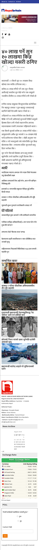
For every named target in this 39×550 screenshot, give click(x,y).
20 (21, 444)
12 (19, 442)
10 (16, 442)
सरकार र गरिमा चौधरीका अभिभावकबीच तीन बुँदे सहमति (18, 199)
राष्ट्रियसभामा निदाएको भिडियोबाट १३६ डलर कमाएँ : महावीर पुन (19, 250)
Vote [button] (5, 536)
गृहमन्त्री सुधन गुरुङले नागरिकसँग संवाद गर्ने (17, 205)
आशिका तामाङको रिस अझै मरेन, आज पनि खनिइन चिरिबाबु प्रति (19, 182)
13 (20, 442)
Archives (18, 1)
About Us (4, 1)
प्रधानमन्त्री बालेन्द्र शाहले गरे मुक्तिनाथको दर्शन (18, 368)
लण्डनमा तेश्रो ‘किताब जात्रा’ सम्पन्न (13, 232)
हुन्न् (21, 521)
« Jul (3, 451)
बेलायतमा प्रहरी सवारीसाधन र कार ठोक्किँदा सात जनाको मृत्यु (18, 240)
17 (16, 444)
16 (14, 444)
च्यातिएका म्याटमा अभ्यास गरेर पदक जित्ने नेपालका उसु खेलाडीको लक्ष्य (19, 174)
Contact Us (11, 1)
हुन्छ (20, 516)
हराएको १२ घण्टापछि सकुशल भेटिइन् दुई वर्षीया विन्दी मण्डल (18, 190)
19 (19, 444)
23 (14, 447)
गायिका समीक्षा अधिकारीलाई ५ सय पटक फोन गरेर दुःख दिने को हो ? (19, 224)
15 (24, 442)
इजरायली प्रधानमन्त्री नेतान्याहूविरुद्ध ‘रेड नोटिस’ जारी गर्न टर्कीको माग (18, 314)
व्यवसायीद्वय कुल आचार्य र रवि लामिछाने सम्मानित (19, 215)
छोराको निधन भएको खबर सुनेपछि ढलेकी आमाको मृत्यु (18, 341)
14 (22, 442)
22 (24, 444)
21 (22, 444)
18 (18, 444)
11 (17, 442)
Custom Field (7, 527)
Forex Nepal (6, 500)
